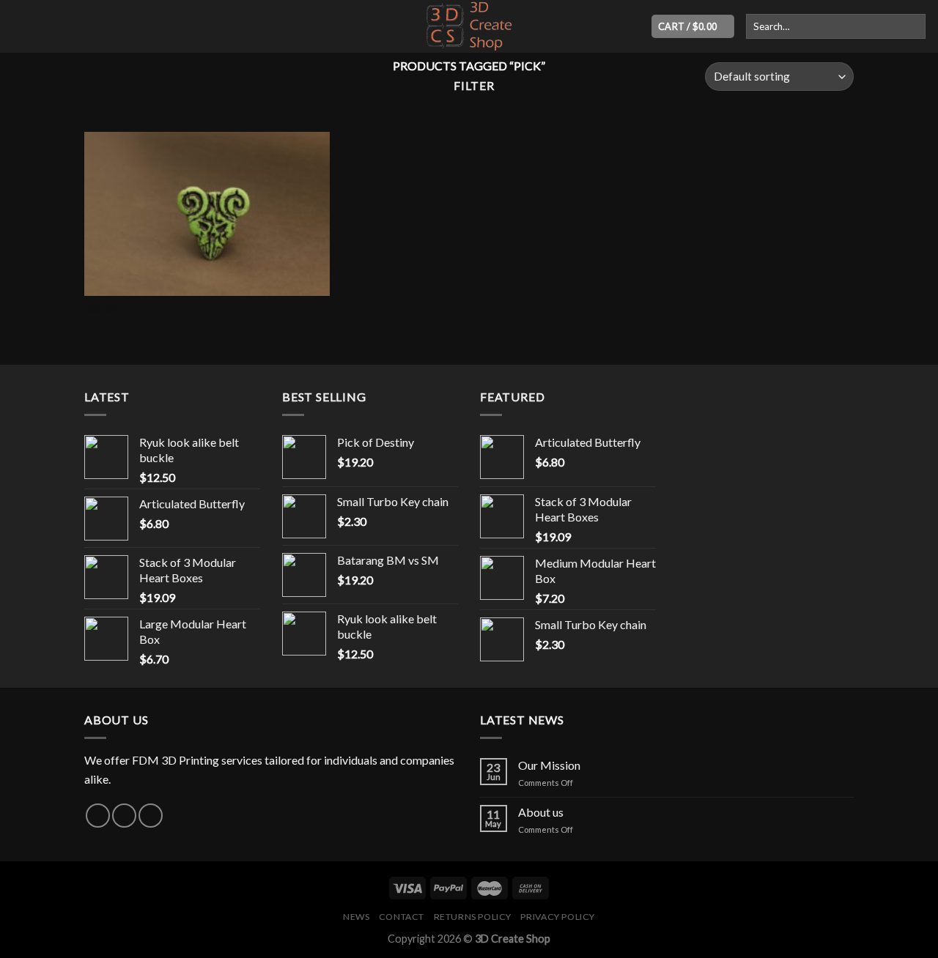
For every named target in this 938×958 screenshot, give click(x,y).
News (356, 916)
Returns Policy (473, 916)
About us (541, 812)
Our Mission (549, 765)
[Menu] (20, 26)
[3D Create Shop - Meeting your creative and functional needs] (469, 26)
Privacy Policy (557, 916)
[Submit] (912, 26)
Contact (401, 916)
